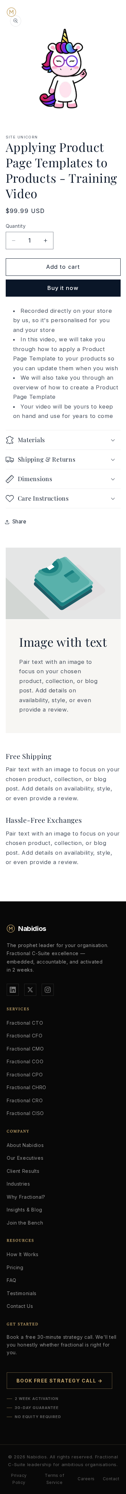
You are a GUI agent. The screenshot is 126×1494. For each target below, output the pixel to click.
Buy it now (63, 288)
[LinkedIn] (13, 990)
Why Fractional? (26, 1197)
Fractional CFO (24, 1035)
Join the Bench (25, 1223)
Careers (86, 1478)
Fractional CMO (25, 1049)
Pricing (15, 1267)
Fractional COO (25, 1061)
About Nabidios (25, 1145)
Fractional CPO (25, 1074)
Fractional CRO (25, 1100)
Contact (111, 1478)
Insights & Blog (24, 1209)
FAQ (11, 1280)
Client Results (23, 1171)
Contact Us (20, 1306)
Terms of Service (54, 1479)
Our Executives (25, 1158)
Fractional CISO (25, 1113)
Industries (18, 1184)
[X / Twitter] (30, 990)
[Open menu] (112, 12)
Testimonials (22, 1293)
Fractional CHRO (26, 1087)
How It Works (23, 1254)
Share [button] (19, 521)
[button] (63, 440)
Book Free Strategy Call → (59, 1380)
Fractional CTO (25, 1023)
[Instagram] (48, 990)
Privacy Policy (19, 1479)
